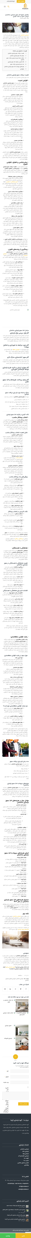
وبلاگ (28, 18)
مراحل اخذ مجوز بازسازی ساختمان (17, 55)
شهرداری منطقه (16, 349)
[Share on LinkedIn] (10, 989)
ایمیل (6, 1077)
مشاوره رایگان (21, 1)
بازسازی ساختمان (23, 18)
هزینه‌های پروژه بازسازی (23, 929)
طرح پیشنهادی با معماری (12, 182)
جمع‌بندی (22, 69)
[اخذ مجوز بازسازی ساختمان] (15, 28)
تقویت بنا (26, 1158)
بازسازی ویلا (26, 1154)
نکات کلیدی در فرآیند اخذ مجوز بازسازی (16, 62)
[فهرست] (5, 7)
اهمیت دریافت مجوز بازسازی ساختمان (16, 53)
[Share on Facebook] (26, 989)
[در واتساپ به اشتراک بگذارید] (15, 989)
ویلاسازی (26, 1165)
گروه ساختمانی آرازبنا (10, 967)
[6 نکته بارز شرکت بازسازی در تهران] (8, 1005)
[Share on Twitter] (20, 989)
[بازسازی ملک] (22, 1031)
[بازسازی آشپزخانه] (8, 1044)
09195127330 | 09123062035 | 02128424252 (18, 1183)
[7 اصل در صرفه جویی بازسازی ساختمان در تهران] (8, 1031)
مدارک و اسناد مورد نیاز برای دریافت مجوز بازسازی (15, 58)
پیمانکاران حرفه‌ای (19, 539)
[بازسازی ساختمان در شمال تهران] (22, 1018)
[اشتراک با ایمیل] (5, 989)
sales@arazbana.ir (23, 1189)
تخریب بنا (26, 1160)
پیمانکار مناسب (19, 458)
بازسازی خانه (25, 1151)
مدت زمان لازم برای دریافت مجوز (17, 64)
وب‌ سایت (5, 1082)
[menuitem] (21, 1)
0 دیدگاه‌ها (20, 975)
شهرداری (14, 978)
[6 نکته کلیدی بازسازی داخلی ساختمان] (22, 1005)
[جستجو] (8, 6)
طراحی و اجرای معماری (23, 1163)
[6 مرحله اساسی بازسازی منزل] (22, 1044)
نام (7, 1071)
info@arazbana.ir (24, 1186)
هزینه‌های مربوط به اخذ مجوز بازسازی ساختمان (14, 66)
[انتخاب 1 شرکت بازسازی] (8, 1018)
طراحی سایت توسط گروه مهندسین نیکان (21, 1230)
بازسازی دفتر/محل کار (23, 1156)
